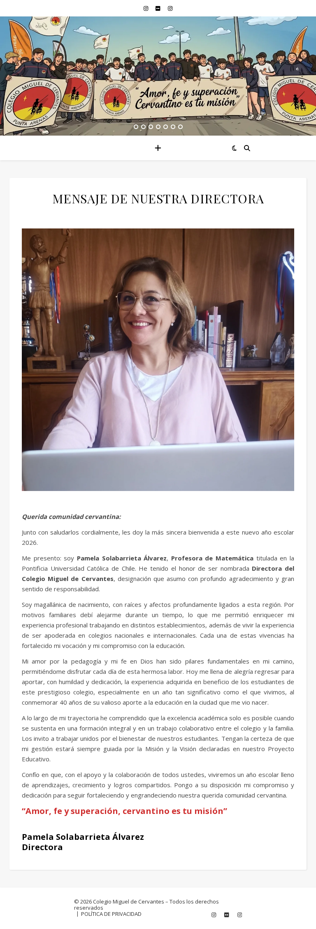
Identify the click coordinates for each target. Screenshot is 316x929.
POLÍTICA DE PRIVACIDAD (111, 913)
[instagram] (146, 8)
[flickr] (158, 8)
